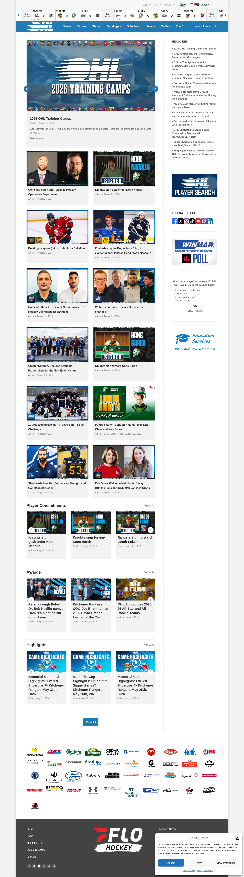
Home (30, 835)
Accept (171, 862)
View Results (195, 310)
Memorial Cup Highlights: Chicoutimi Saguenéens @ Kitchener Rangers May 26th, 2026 (91, 685)
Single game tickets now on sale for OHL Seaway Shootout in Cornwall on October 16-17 (194, 154)
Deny (199, 862)
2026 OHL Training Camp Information (194, 48)
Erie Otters (182, 293)
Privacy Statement (205, 870)
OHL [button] (156, 5)
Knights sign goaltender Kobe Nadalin (119, 189)
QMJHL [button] (168, 5)
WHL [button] (146, 5)
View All (149, 505)
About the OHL (35, 842)
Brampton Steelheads (188, 290)
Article (33, 123)
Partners (31, 856)
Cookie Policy (189, 870)
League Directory (36, 849)
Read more (35, 138)
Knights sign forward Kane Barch (116, 366)
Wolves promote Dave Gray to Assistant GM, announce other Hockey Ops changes (194, 95)
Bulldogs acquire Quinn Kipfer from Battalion (56, 248)
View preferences (226, 862)
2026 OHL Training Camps (50, 118)
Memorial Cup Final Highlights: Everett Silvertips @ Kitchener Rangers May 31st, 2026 (46, 685)
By (113, 434)
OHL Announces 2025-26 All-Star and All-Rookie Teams (135, 608)
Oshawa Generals (186, 297)
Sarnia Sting (183, 300)
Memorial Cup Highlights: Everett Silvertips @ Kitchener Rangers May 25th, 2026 (135, 685)
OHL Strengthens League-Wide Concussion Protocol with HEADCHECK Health (190, 133)
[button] (237, 837)
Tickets (36, 19)
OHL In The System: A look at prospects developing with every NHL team (193, 66)
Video (31, 698)
